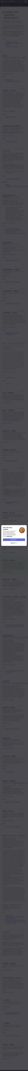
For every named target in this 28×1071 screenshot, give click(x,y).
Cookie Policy (9, 536)
